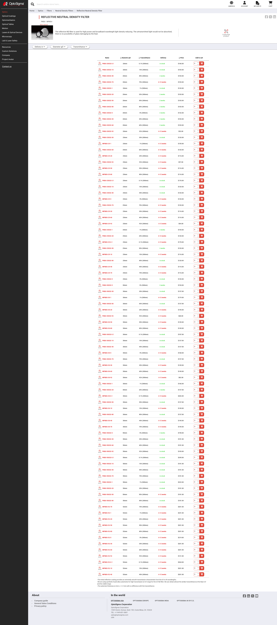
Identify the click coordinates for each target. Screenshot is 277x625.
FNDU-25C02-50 (108, 248)
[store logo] (13, 4)
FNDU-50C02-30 (108, 439)
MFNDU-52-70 (107, 507)
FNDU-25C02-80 (108, 260)
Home (31, 11)
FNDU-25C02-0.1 (108, 180)
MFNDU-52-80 (107, 531)
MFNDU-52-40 (107, 574)
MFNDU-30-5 (106, 353)
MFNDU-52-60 (107, 550)
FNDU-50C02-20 (108, 488)
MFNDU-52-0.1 (107, 562)
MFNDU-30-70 (107, 427)
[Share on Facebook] (266, 17)
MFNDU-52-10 (107, 568)
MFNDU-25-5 (106, 199)
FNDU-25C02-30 (108, 137)
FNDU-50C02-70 (108, 476)
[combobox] (68, 4)
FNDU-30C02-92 (108, 316)
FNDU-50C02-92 (108, 451)
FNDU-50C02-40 (108, 470)
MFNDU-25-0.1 (107, 242)
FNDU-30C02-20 (108, 390)
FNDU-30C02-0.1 (108, 334)
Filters (49, 11)
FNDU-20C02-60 (108, 125)
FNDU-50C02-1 (107, 482)
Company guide (41, 601)
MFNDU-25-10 (107, 254)
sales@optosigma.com (119, 615)
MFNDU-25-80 (107, 174)
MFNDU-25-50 (107, 168)
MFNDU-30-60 (107, 371)
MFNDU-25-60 (107, 217)
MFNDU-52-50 (107, 525)
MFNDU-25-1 (106, 143)
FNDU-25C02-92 (108, 162)
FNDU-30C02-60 (108, 304)
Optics (41, 11)
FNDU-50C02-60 (108, 445)
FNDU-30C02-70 (108, 359)
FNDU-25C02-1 (107, 230)
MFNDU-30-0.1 (107, 396)
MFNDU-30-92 (107, 377)
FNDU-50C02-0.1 (108, 457)
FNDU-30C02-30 (108, 291)
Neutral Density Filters (64, 11)
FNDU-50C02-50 (108, 494)
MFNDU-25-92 (107, 223)
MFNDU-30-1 (106, 297)
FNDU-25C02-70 (108, 205)
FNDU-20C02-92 (108, 131)
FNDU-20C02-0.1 (108, 63)
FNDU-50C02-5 (107, 433)
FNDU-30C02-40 (108, 347)
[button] (231, 4)
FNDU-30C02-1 (107, 384)
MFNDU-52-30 (107, 544)
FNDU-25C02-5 (107, 279)
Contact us (6, 66)
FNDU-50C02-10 (108, 464)
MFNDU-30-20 (107, 310)
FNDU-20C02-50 (108, 100)
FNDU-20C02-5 (107, 113)
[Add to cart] (201, 507)
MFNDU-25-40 (107, 267)
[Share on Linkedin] (274, 17)
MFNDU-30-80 (107, 328)
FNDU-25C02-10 (108, 187)
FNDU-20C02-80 (108, 107)
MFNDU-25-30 (107, 211)
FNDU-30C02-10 (108, 340)
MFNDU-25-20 (107, 156)
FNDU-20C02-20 (108, 94)
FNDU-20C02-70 (108, 82)
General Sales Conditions (45, 603)
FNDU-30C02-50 (108, 402)
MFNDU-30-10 (107, 408)
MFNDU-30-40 (107, 420)
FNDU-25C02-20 (108, 236)
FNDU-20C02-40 (108, 76)
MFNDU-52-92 (107, 556)
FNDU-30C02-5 (107, 285)
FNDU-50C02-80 (108, 500)
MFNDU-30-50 (107, 322)
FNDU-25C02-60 (108, 150)
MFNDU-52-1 (106, 513)
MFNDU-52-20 (107, 519)
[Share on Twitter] (270, 17)
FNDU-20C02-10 (108, 70)
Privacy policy (40, 606)
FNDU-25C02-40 (108, 193)
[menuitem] (14, 12)
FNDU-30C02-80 (108, 414)
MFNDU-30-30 (107, 365)
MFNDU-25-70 (107, 273)
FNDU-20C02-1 (107, 88)
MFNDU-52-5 (106, 537)
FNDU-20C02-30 (108, 119)
